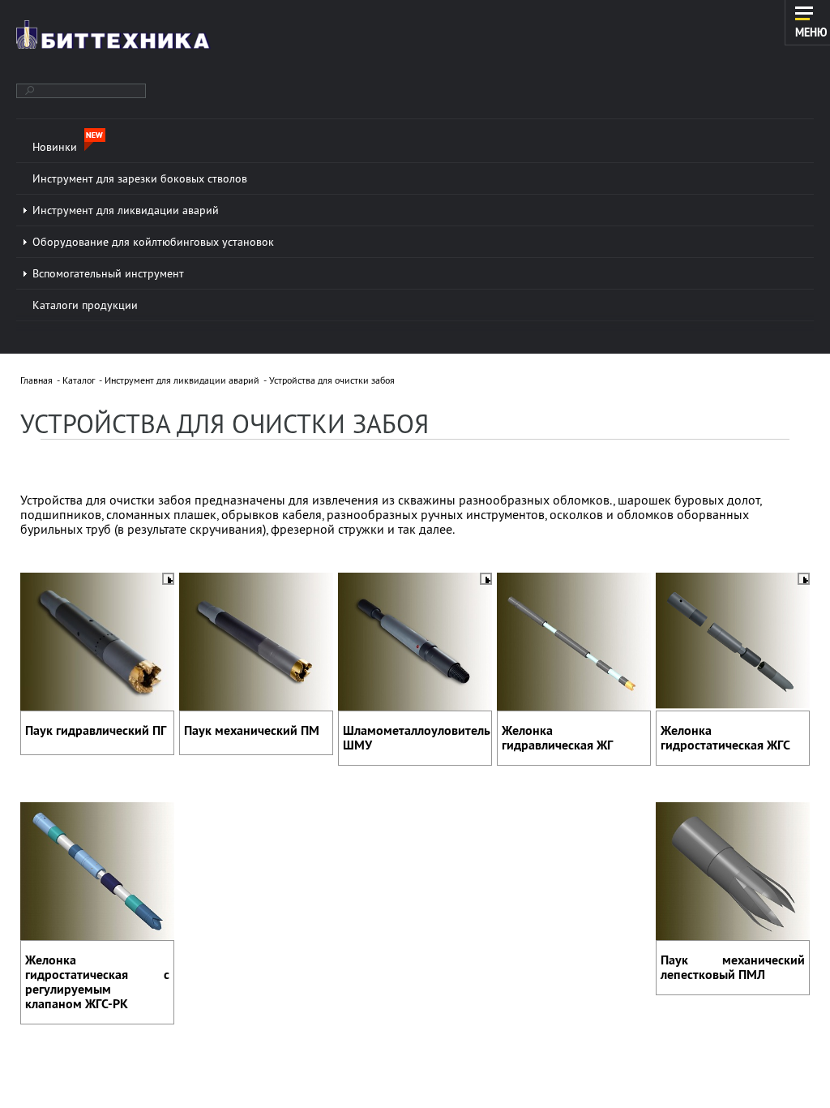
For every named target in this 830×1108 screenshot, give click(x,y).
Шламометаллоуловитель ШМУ (416, 738)
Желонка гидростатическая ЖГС (725, 738)
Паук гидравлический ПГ (95, 730)
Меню (811, 31)
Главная (36, 380)
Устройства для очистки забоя (332, 380)
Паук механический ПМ (251, 730)
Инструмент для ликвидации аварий (182, 380)
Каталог (78, 380)
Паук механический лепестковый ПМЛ (733, 967)
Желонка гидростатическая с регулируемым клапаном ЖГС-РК (97, 981)
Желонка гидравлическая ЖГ (557, 738)
